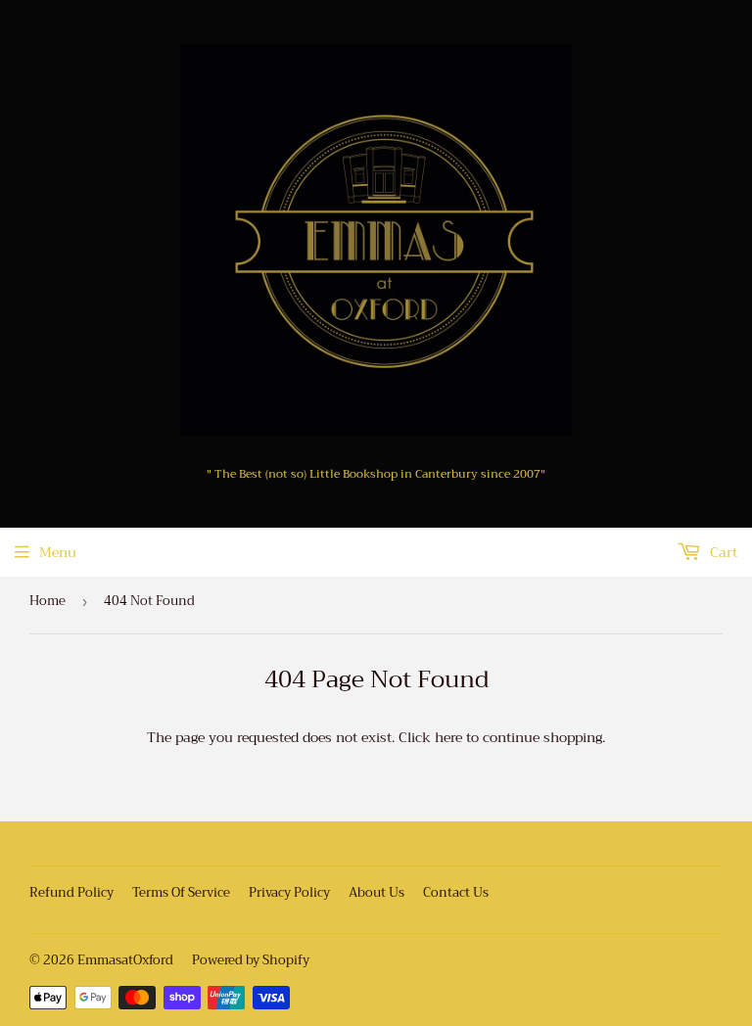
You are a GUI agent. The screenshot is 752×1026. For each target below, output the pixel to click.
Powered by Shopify (250, 960)
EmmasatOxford (125, 960)
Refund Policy (71, 892)
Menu (57, 552)
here (448, 737)
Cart (721, 552)
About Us (376, 892)
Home (47, 600)
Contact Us (456, 892)
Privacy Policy (289, 892)
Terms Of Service (181, 892)
